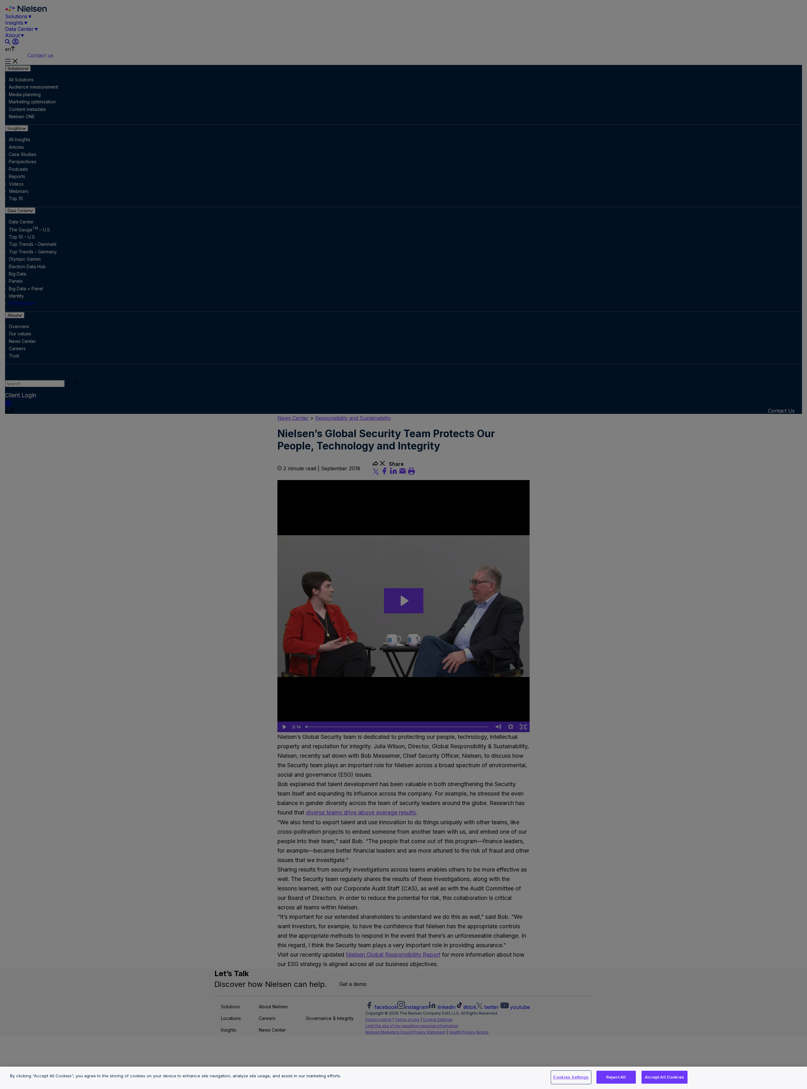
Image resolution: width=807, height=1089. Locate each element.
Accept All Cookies (664, 1077)
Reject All (616, 1077)
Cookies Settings (571, 1077)
